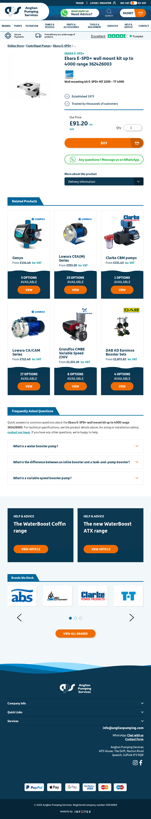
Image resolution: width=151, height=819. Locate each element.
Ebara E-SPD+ (62, 46)
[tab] (70, 618)
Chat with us (135, 735)
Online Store (15, 46)
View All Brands (75, 634)
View (28, 290)
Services (112, 25)
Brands (6, 25)
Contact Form (134, 739)
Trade (80, 3)
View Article (30, 549)
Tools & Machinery (94, 26)
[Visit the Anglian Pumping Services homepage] (24, 11)
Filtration (32, 25)
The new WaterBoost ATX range (108, 527)
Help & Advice (128, 26)
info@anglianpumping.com (123, 727)
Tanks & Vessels (49, 26)
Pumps (18, 25)
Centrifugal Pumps (38, 46)
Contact (144, 25)
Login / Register (101, 3)
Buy (104, 143)
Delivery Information (81, 181)
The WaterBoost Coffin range (40, 527)
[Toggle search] (109, 13)
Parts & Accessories (71, 26)
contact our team (18, 432)
